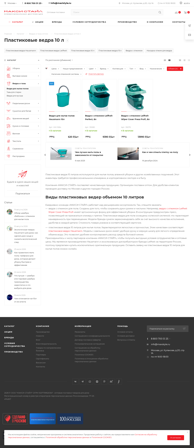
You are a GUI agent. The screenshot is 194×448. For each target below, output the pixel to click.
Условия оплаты (125, 332)
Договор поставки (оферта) (88, 340)
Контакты (40, 366)
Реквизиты (80, 332)
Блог (38, 340)
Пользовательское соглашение (90, 344)
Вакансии (41, 362)
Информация (83, 326)
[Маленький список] (165, 60)
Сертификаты (42, 358)
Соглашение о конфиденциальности (92, 336)
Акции (8, 332)
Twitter (119, 382)
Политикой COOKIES (101, 437)
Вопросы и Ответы (126, 340)
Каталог (9, 326)
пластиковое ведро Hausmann (65, 231)
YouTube (90, 382)
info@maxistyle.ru (61, 3)
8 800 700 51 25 (159, 339)
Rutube (112, 382)
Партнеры (41, 354)
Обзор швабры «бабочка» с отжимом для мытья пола (24, 216)
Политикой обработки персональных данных (67, 437)
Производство (13, 352)
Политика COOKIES (84, 354)
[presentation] (45, 155)
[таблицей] (189, 60)
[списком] (184, 60)
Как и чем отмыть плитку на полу (160, 152)
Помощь (122, 326)
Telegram (83, 382)
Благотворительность (46, 344)
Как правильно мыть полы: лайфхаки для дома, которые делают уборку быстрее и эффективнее (24, 259)
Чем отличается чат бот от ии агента (25, 300)
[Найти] (159, 12)
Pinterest (104, 382)
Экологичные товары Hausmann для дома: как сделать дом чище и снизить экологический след (26, 235)
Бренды (9, 337)
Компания (42, 326)
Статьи (8, 202)
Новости (40, 336)
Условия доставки (125, 336)
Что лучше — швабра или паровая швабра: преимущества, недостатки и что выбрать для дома (24, 281)
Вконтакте (75, 382)
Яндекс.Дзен (97, 382)
